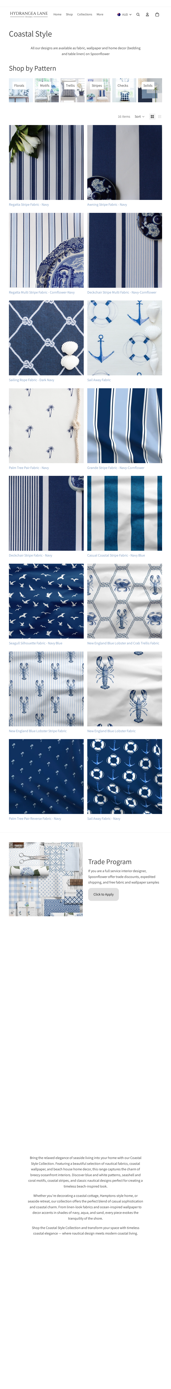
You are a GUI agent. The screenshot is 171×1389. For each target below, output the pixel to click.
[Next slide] (77, 162)
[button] (140, 116)
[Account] (147, 14)
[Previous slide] (15, 162)
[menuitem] (100, 14)
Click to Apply (104, 894)
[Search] (138, 14)
